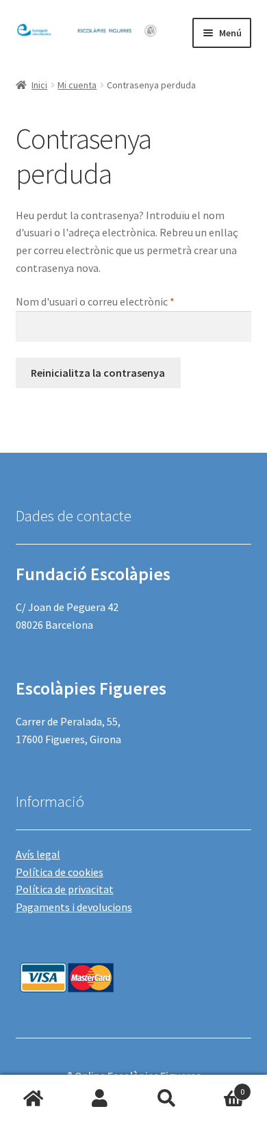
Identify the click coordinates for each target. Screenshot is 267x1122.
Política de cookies (59, 872)
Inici (39, 85)
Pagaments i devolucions (74, 907)
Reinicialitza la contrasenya (98, 372)
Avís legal (38, 854)
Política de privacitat (65, 889)
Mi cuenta (77, 85)
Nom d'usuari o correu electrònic (119, 301)
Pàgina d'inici (33, 1098)
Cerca (167, 1098)
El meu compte (100, 1098)
